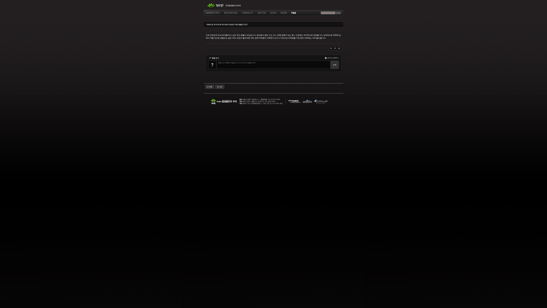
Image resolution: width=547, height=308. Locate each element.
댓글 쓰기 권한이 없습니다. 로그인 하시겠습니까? (237, 62)
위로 (220, 87)
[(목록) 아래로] (335, 48)
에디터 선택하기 (333, 58)
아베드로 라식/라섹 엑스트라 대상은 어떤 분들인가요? (227, 24)
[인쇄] (339, 48)
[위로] (331, 48)
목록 (210, 87)
